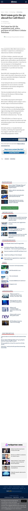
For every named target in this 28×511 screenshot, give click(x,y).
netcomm (7, 158)
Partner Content (7, 212)
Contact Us (6, 486)
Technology (12, 12)
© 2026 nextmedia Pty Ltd (16, 491)
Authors (22, 486)
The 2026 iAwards (13, 276)
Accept (24, 501)
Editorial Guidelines (16, 486)
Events (4, 262)
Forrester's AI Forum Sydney (16, 266)
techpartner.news (8, 497)
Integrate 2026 (13, 284)
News (7, 12)
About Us (10, 486)
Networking (19, 12)
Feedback (4, 488)
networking (12, 158)
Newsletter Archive (15, 488)
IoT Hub (22, 497)
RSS (24, 488)
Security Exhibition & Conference (17, 281)
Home (2, 12)
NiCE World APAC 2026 (15, 270)
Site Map (21, 488)
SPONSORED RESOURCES (8, 240)
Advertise (9, 488)
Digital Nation (16, 497)
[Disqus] (14, 368)
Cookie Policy (8, 509)
